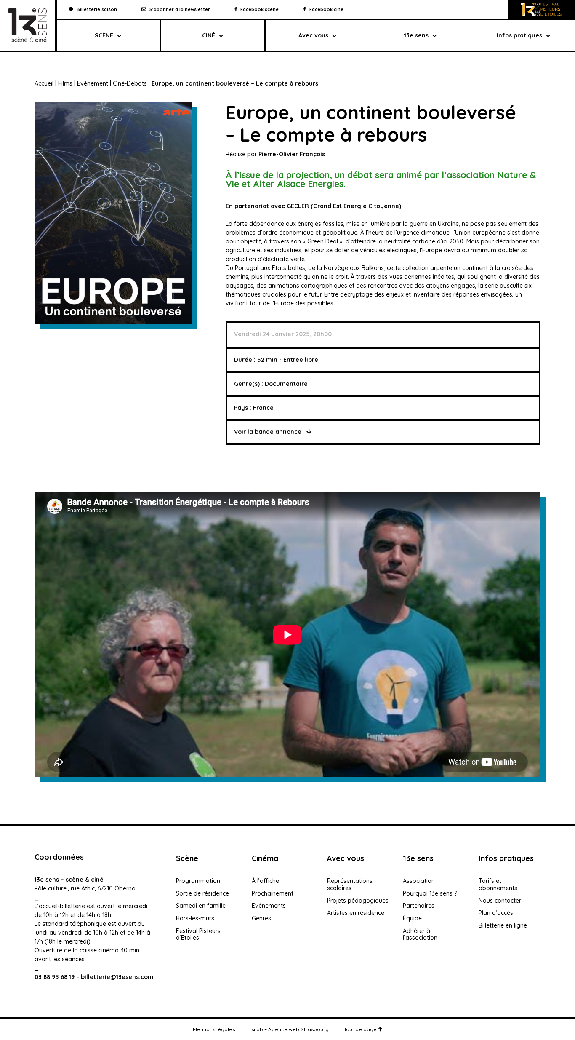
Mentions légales (214, 1029)
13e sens (418, 858)
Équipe (412, 918)
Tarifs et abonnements (498, 884)
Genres (261, 918)
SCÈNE (104, 35)
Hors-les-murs (195, 918)
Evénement (92, 83)
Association (419, 881)
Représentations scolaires (350, 884)
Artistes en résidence (355, 913)
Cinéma (265, 858)
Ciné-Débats (130, 83)
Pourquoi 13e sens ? (430, 893)
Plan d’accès (496, 913)
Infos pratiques (519, 35)
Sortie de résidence (202, 893)
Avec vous (313, 35)
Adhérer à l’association (420, 934)
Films (65, 83)
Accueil (44, 83)
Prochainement (272, 893)
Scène (187, 858)
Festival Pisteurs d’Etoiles (198, 934)
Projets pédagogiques (358, 900)
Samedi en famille (201, 905)
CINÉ (208, 35)
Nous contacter (500, 900)
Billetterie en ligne (503, 925)
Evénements (269, 905)
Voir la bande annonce (268, 432)
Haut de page (360, 1029)
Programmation (198, 881)
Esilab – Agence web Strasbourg (288, 1029)
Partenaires (418, 905)
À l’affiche (265, 881)
